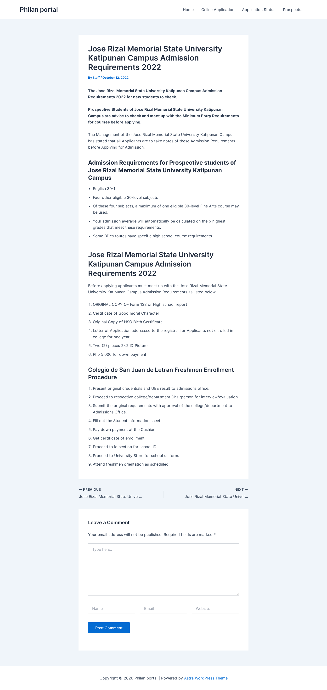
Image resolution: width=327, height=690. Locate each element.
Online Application (217, 9)
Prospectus (293, 9)
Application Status (258, 9)
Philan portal (39, 9)
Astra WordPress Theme (206, 678)
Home (188, 9)
